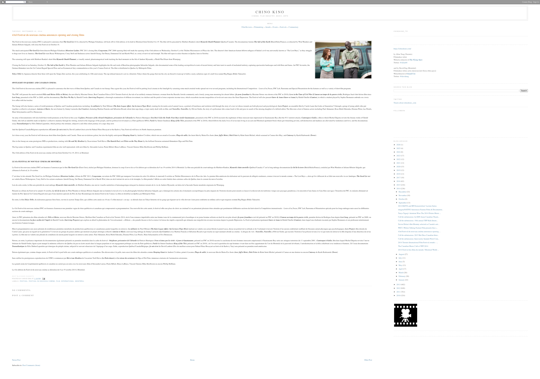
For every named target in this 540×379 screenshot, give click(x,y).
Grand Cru (411, 73)
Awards (268, 27)
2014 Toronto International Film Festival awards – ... (418, 242)
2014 (399, 188)
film (58, 281)
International (67, 281)
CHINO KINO (270, 11)
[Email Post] (43, 278)
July (400, 258)
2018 (399, 174)
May (401, 265)
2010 (399, 295)
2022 (399, 159)
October (402, 199)
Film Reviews (247, 27)
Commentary (293, 27)
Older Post (368, 360)
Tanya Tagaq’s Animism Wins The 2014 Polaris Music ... (419, 213)
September (403, 202)
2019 (399, 170)
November (403, 195)
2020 (399, 166)
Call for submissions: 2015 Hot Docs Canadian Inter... (418, 235)
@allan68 (403, 62)
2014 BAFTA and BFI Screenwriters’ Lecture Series (417, 206)
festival (24, 281)
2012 (399, 288)
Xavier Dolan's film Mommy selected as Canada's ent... (418, 224)
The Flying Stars (416, 59)
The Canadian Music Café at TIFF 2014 (413, 246)
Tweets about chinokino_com (405, 102)
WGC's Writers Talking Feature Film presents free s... (417, 228)
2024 (399, 152)
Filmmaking (258, 27)
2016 (399, 181)
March (401, 272)
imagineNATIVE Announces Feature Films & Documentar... (420, 209)
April (401, 269)
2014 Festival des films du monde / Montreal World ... (418, 249)
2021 (399, 163)
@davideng (404, 76)
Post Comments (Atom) (31, 365)
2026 (399, 144)
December (403, 191)
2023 (399, 155)
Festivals (283, 27)
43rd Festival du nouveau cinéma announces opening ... (419, 231)
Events (275, 27)
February (402, 276)
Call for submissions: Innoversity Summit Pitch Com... (418, 238)
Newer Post (16, 360)
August (402, 254)
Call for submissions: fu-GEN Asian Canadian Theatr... (418, 217)
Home (192, 360)
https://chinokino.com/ (402, 48)
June (401, 261)
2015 (399, 185)
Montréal (79, 281)
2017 (399, 177)
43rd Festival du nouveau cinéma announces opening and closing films (48, 35)
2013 (399, 284)
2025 (399, 148)
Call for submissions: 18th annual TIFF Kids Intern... (418, 220)
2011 (399, 291)
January (402, 280)
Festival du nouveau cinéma (42, 281)
